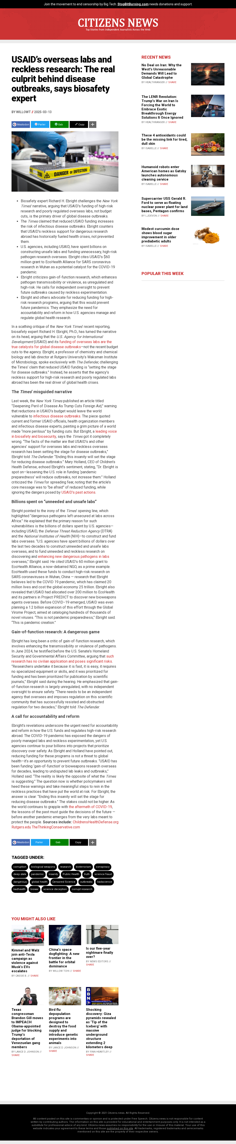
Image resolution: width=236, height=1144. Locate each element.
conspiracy (102, 866)
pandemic (37, 874)
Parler (41, 124)
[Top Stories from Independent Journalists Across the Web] (118, 33)
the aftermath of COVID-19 (90, 807)
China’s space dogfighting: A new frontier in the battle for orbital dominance (64, 958)
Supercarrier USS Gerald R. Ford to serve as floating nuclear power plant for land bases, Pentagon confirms (165, 204)
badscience (104, 881)
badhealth (19, 889)
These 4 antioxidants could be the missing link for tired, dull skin (164, 139)
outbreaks (86, 881)
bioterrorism (83, 866)
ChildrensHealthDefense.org (95, 822)
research (65, 866)
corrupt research (82, 889)
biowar (34, 889)
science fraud (103, 874)
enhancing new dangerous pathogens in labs (73, 556)
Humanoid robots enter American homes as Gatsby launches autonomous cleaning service (164, 173)
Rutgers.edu (21, 827)
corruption (19, 866)
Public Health (71, 874)
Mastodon (23, 124)
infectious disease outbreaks (56, 416)
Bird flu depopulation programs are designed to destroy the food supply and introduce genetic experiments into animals (63, 1026)
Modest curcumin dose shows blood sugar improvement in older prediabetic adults (160, 235)
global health (39, 881)
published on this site (120, 1128)
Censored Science (63, 881)
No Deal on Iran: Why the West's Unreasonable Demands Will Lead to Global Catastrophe (162, 71)
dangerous (20, 881)
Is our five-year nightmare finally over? (99, 952)
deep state (19, 874)
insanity (53, 874)
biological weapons (43, 866)
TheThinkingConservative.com (56, 827)
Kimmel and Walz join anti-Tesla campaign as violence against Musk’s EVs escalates (25, 960)
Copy (81, 124)
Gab (60, 124)
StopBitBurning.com (133, 4)
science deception (55, 889)
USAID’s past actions (78, 492)
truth (87, 874)
